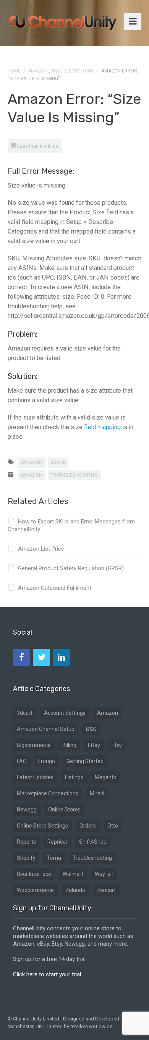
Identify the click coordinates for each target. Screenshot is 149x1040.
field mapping (102, 427)
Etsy (117, 745)
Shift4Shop (93, 842)
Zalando (75, 890)
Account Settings (65, 713)
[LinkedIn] (61, 657)
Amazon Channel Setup (45, 729)
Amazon (37, 71)
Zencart (106, 890)
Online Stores (64, 809)
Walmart (73, 874)
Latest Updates (35, 777)
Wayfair (104, 874)
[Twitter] (41, 657)
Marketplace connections (47, 793)
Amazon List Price (41, 548)
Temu (54, 858)
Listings (74, 777)
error (58, 462)
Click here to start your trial (47, 974)
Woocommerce (35, 890)
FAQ (22, 761)
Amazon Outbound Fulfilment (54, 587)
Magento (106, 777)
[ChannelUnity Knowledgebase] (63, 20)
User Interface (34, 874)
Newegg (27, 809)
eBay (94, 745)
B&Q (91, 729)
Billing (69, 745)
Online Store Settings (42, 826)
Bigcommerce (34, 745)
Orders (87, 826)
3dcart (24, 713)
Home (14, 71)
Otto (112, 826)
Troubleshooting (72, 71)
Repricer (57, 842)
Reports (26, 842)
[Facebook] (21, 657)
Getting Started (85, 761)
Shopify (26, 858)
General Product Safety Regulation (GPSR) (71, 568)
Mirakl (97, 793)
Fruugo (46, 761)
